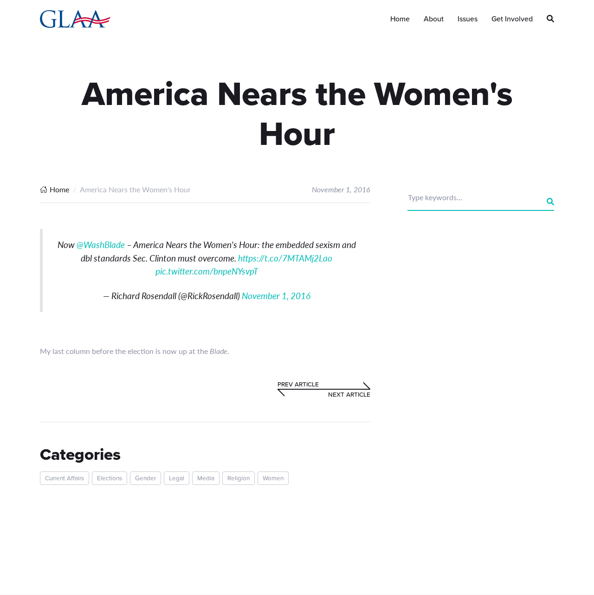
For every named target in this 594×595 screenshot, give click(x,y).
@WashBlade (101, 244)
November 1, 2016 (276, 295)
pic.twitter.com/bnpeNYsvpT (206, 271)
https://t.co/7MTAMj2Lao (285, 258)
